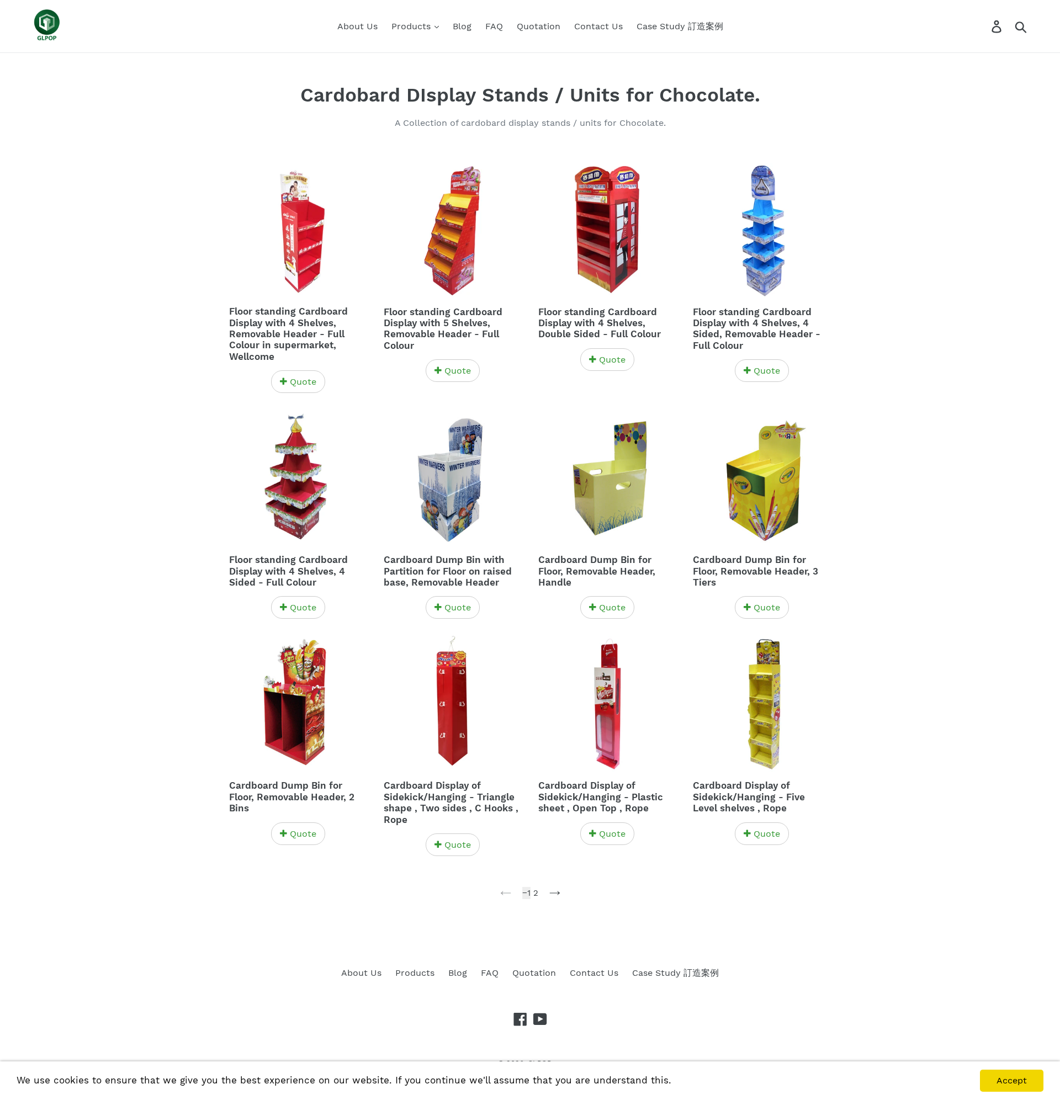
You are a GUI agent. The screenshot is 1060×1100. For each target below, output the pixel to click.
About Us (357, 26)
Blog (462, 26)
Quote (301, 381)
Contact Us (598, 26)
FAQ (494, 26)
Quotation (538, 26)
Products (412, 26)
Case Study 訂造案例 (680, 26)
